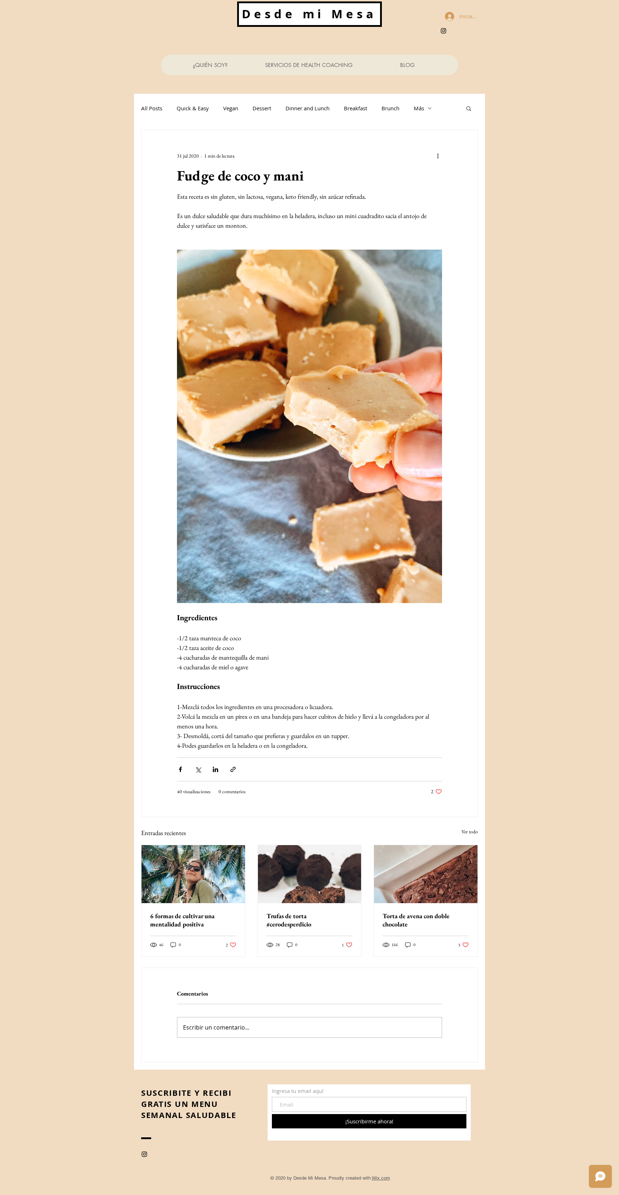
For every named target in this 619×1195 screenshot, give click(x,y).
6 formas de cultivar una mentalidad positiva (182, 920)
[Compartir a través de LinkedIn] (215, 769)
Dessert (262, 108)
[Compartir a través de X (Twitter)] (198, 769)
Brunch (390, 108)
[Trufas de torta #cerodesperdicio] (309, 874)
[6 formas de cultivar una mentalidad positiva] (193, 874)
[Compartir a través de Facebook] (180, 769)
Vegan (230, 108)
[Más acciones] (437, 155)
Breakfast (355, 108)
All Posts (151, 108)
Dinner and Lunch (307, 108)
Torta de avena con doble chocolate (416, 920)
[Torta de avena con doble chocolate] (426, 874)
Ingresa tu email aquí (297, 1091)
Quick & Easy (193, 108)
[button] (468, 108)
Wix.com (381, 1178)
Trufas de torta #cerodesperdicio (289, 920)
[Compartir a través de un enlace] (233, 769)
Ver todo (469, 831)
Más (419, 108)
